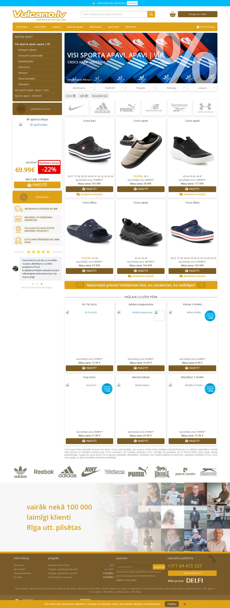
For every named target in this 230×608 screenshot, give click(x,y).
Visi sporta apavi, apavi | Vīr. (33, 44)
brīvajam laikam (27, 50)
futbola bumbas (55, 588)
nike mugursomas (174, 588)
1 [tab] (33, 274)
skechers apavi (193, 588)
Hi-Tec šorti (89, 304)
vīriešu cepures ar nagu (114, 588)
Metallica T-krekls (192, 377)
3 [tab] (41, 274)
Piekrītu (171, 604)
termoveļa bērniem (153, 588)
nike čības (136, 591)
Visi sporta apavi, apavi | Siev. (32, 90)
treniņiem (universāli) (30, 55)
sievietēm (40, 27)
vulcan (56, 27)
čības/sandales (26, 78)
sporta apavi (75, 27)
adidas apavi (122, 591)
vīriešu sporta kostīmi (89, 588)
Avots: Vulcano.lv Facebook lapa (37, 277)
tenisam (23, 72)
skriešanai (24, 67)
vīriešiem (21, 27)
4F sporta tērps (37, 119)
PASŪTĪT (39, 184)
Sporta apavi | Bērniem (28, 95)
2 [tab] (37, 274)
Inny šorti (89, 377)
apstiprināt (159, 567)
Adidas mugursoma (141, 304)
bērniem (130, 27)
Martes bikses (141, 377)
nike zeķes (108, 591)
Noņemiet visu (99, 96)
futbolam (23, 84)
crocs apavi (95, 591)
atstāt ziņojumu (191, 573)
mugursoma (134, 588)
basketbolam (25, 61)
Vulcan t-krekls (192, 304)
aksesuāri (95, 27)
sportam (113, 27)
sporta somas (37, 588)
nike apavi (71, 588)
